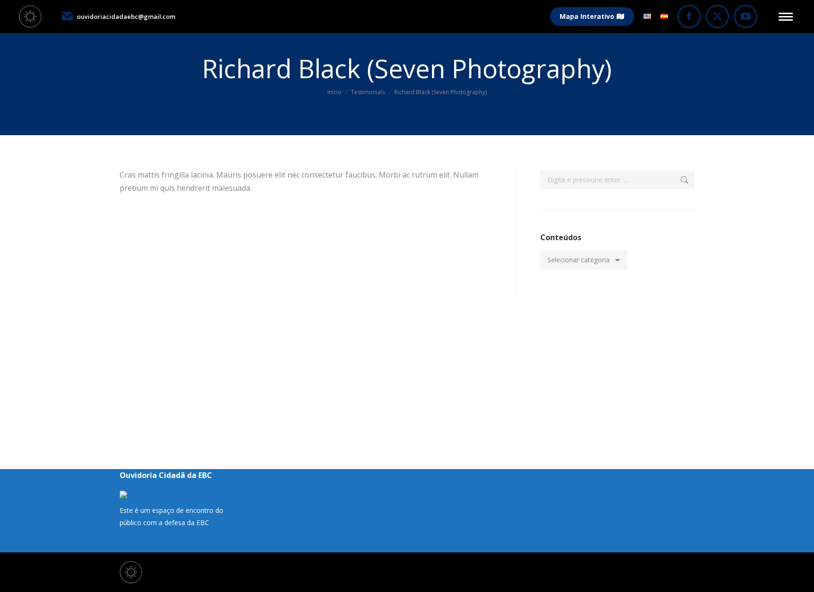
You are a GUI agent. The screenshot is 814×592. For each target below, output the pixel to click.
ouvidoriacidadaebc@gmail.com (126, 16)
